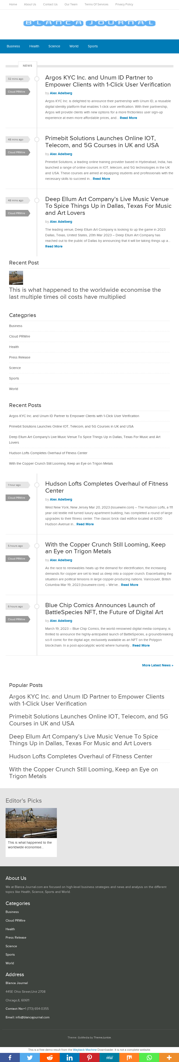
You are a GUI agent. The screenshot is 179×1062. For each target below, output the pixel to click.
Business (13, 46)
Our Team (71, 4)
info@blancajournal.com (32, 1017)
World (74, 46)
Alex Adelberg (61, 93)
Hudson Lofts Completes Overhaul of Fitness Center (48, 453)
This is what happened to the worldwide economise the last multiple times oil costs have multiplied (85, 293)
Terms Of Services (96, 4)
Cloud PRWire (16, 91)
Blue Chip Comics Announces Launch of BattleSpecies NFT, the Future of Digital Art (104, 609)
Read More (128, 118)
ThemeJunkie (102, 1037)
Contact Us (50, 4)
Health (34, 46)
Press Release (19, 357)
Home (13, 4)
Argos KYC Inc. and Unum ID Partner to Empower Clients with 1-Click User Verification (108, 81)
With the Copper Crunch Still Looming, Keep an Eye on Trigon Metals (61, 464)
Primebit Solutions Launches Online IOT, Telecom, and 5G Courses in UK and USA (102, 142)
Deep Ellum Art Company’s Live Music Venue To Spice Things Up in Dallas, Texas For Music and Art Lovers (108, 206)
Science (54, 46)
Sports (93, 46)
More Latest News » (157, 665)
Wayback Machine (85, 1050)
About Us (30, 4)
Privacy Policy (124, 4)
